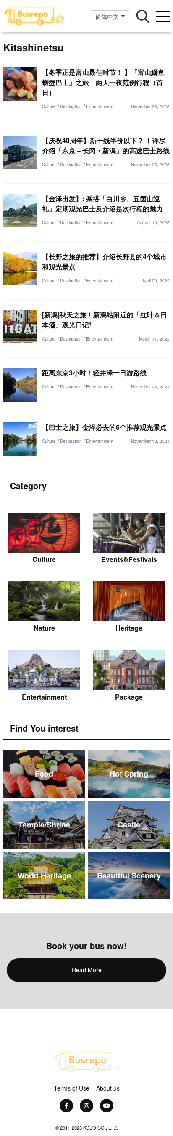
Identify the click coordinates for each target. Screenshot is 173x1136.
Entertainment (99, 106)
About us (108, 1088)
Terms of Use (71, 1088)
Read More (87, 970)
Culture (49, 106)
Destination (71, 106)
